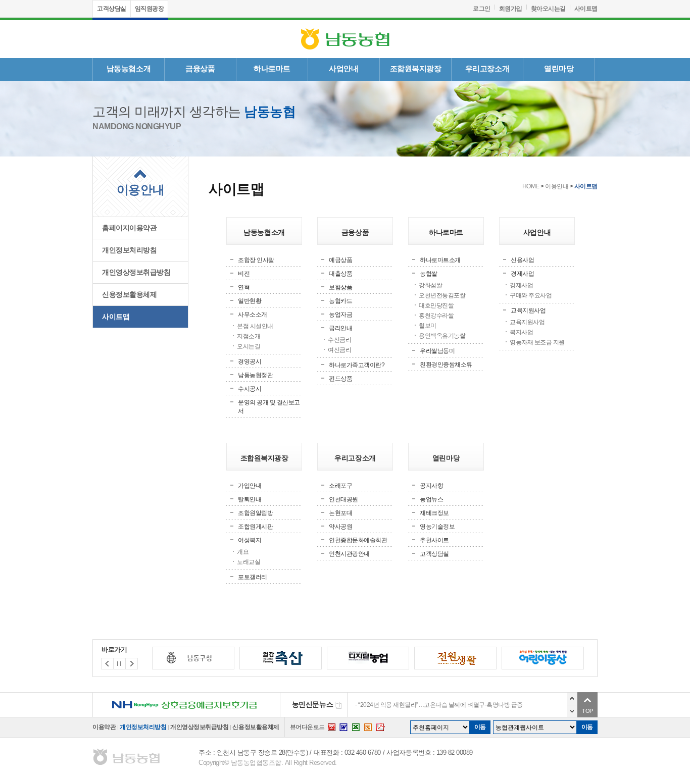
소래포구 (340, 485)
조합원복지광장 (415, 69)
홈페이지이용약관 (129, 228)
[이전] (131, 663)
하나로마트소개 (440, 260)
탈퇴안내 (249, 499)
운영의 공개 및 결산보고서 (269, 406)
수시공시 (249, 388)
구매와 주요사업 (531, 295)
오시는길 (248, 346)
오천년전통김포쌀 (442, 295)
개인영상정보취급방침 (136, 272)
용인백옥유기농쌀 (442, 335)
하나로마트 (272, 69)
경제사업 (522, 273)
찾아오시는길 (548, 8)
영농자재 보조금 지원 (537, 342)
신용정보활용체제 (129, 294)
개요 (243, 551)
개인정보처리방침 (129, 250)
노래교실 (248, 561)
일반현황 (249, 300)
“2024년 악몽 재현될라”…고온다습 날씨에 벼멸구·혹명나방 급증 (440, 704)
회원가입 (510, 8)
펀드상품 (340, 378)
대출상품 (340, 273)
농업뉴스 (431, 499)
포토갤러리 (252, 577)
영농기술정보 (437, 526)
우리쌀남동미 (437, 350)
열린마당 (558, 69)
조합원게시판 (255, 526)
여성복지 (249, 540)
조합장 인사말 (256, 260)
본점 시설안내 (255, 326)
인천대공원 (343, 499)
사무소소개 (252, 314)
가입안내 (249, 485)
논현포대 (340, 512)
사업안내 (343, 69)
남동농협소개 (129, 69)
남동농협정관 (255, 375)
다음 (572, 711)
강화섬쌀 (430, 285)
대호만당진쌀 (436, 305)
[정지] (119, 663)
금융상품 (200, 69)
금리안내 (340, 328)
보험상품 (340, 287)
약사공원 (340, 526)
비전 (244, 273)
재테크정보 (434, 512)
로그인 (481, 8)
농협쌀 (428, 273)
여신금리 (339, 349)
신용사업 (522, 260)
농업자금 (340, 314)
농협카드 (340, 300)
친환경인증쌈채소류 (446, 364)
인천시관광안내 (349, 553)
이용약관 (104, 727)
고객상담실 (111, 8)
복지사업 (521, 332)
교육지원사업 (528, 310)
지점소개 (248, 336)
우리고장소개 (487, 69)
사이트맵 (586, 8)
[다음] (107, 663)
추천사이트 (434, 540)
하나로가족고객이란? (356, 365)
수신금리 (339, 339)
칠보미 (427, 325)
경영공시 (249, 361)
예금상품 (340, 260)
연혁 (244, 287)
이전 (572, 698)
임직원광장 (149, 8)
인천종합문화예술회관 (358, 540)
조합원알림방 (255, 512)
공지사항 (431, 485)
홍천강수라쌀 (436, 315)
